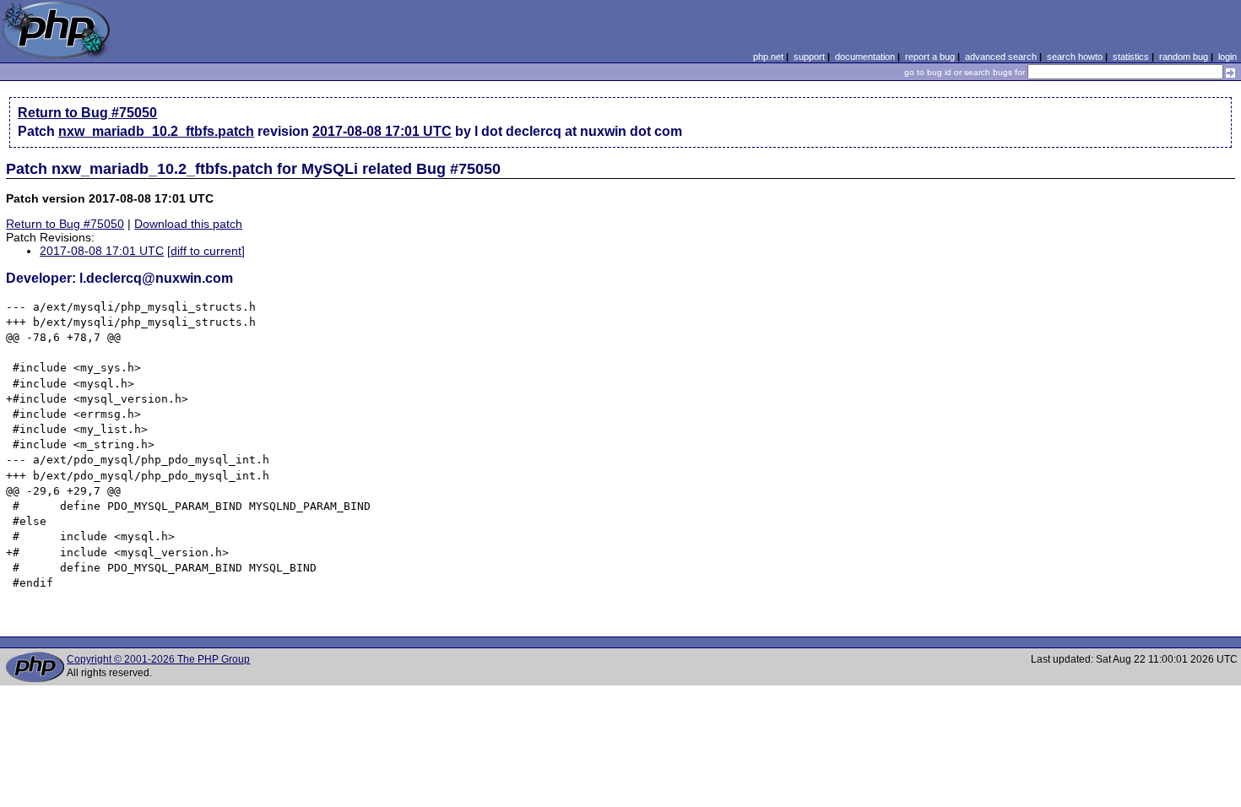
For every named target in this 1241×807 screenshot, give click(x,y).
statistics (1131, 56)
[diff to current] (206, 250)
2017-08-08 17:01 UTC (382, 131)
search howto (1075, 56)
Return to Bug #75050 (87, 113)
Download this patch (188, 223)
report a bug (930, 56)
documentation (865, 56)
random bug (1183, 56)
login (1227, 56)
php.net (768, 56)
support (809, 56)
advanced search (1001, 56)
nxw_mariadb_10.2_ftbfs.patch (156, 131)
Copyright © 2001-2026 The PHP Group (158, 659)
